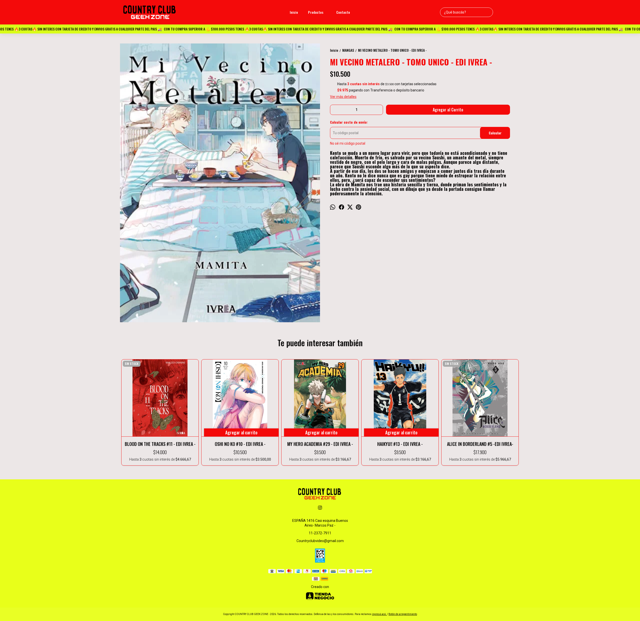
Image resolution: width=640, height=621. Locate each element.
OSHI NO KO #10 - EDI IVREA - (240, 444)
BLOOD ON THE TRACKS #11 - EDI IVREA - (160, 444)
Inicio (294, 12)
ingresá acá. (379, 614)
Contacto (343, 12)
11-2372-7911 (320, 533)
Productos (315, 12)
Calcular (495, 132)
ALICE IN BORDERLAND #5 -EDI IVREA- (480, 444)
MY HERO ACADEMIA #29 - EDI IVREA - (320, 444)
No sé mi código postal (347, 143)
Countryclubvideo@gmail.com (320, 541)
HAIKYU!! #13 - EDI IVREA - (400, 444)
